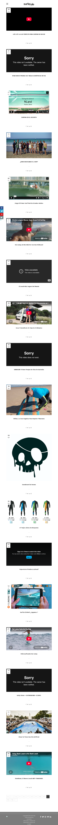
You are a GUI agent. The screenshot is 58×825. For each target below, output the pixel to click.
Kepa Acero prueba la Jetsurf (29, 569)
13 (8, 800)
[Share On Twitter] (1, 211)
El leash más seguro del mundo (29, 286)
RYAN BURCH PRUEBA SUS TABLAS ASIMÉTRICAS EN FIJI (29, 76)
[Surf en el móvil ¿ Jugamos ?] (29, 596)
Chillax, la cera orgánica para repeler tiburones (29, 418)
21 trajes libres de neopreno (29, 528)
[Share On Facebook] (1, 208)
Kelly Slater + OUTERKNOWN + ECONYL (29, 695)
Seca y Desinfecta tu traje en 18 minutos (29, 328)
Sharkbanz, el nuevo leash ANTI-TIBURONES (29, 778)
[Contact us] (1, 217)
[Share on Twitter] (27, 43)
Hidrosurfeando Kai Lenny (29, 654)
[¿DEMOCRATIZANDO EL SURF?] (29, 145)
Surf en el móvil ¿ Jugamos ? (29, 612)
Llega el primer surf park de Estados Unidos (29, 203)
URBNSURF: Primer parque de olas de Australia (29, 369)
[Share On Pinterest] (1, 214)
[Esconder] (1, 220)
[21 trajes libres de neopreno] (29, 512)
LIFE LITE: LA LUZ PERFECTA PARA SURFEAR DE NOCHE (29, 34)
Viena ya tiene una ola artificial (29, 737)
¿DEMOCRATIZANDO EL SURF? (29, 162)
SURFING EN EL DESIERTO (29, 117)
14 (12, 800)
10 (40, 797)
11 (44, 797)
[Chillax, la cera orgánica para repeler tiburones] (29, 400)
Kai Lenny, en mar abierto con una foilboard (29, 245)
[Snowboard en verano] (29, 457)
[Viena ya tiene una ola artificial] (29, 721)
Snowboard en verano (29, 484)
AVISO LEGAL (26, 820)
